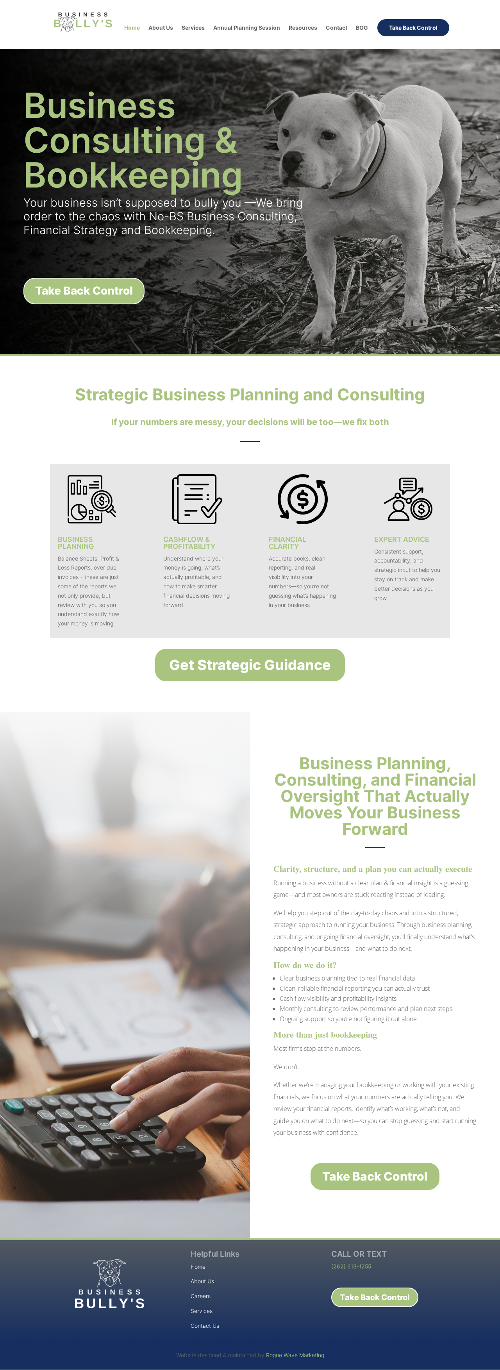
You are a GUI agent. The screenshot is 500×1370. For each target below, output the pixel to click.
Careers (201, 1296)
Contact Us (205, 1325)
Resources (303, 28)
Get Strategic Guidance (250, 664)
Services (193, 28)
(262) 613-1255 (351, 1266)
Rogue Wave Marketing (295, 1355)
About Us (160, 28)
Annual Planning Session (246, 28)
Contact (336, 28)
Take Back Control (413, 27)
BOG (362, 28)
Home (132, 28)
